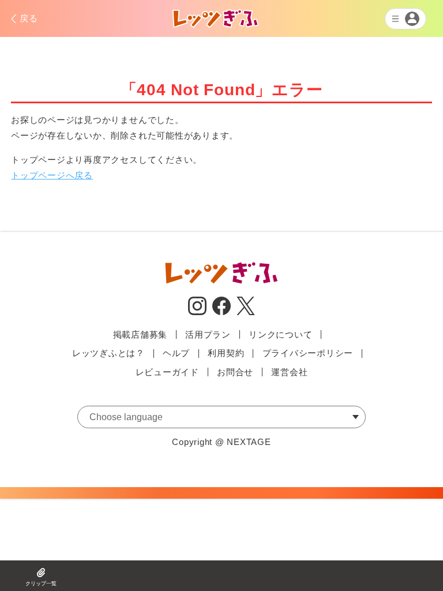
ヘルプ (176, 353)
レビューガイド (167, 372)
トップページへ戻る (52, 175)
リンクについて (280, 334)
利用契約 (226, 353)
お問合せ (235, 372)
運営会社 (289, 372)
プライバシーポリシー (308, 353)
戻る (29, 18)
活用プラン (208, 334)
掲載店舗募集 (140, 334)
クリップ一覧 (41, 583)
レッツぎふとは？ (108, 353)
